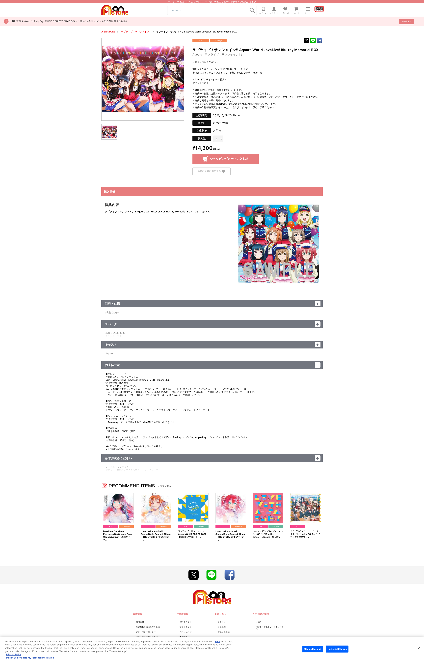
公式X (258, 622)
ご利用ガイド (185, 622)
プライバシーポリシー (146, 632)
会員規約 (222, 627)
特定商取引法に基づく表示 (148, 627)
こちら (174, 395)
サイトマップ (185, 627)
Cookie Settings (312, 649)
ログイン (222, 622)
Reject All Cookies (337, 649)
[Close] (418, 648)
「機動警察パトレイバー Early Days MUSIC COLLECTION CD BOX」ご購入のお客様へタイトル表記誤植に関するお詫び (68, 21)
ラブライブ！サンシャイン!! (135, 31)
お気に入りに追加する (209, 171)
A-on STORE (108, 31)
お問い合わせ (185, 632)
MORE (405, 21)
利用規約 (140, 622)
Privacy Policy (13, 654)
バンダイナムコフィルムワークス (270, 628)
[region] (212, 649)
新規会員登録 (224, 632)
